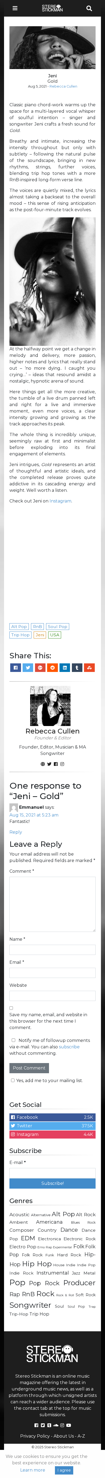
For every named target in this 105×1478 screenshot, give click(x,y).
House (59, 1265)
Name (17, 939)
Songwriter (30, 1305)
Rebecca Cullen (63, 86)
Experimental (62, 1247)
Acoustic (19, 1214)
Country (47, 1230)
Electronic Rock (80, 1239)
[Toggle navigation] (16, 8)
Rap (14, 1294)
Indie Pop (86, 1265)
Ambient (18, 1222)
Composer (21, 1230)
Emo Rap (44, 1247)
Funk (50, 1255)
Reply (15, 832)
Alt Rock (86, 1214)
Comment (21, 871)
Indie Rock (21, 1273)
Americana (49, 1222)
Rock (45, 1293)
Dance (69, 1229)
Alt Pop (63, 1214)
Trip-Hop (18, 1314)
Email (16, 962)
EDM (28, 1238)
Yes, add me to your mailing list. (49, 1080)
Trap (92, 1307)
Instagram (60, 501)
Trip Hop (39, 1314)
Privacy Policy (35, 1436)
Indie (70, 1265)
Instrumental (53, 1273)
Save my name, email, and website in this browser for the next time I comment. (48, 1021)
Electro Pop (22, 1246)
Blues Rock (83, 1222)
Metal (89, 1273)
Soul (59, 1306)
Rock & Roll (65, 1295)
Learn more (32, 1470)
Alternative (41, 1215)
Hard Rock (69, 1254)
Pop (17, 1282)
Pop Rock (44, 1283)
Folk (78, 1246)
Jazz (76, 1273)
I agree (64, 1470)
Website (18, 985)
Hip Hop (37, 1264)
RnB (28, 1294)
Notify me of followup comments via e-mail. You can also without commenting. (49, 1047)
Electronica (49, 1239)
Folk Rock (32, 1255)
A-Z (81, 1436)
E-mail (17, 1162)
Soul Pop (76, 1307)
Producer (79, 1283)
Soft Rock (86, 1294)
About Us (64, 1436)
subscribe (69, 1046)
